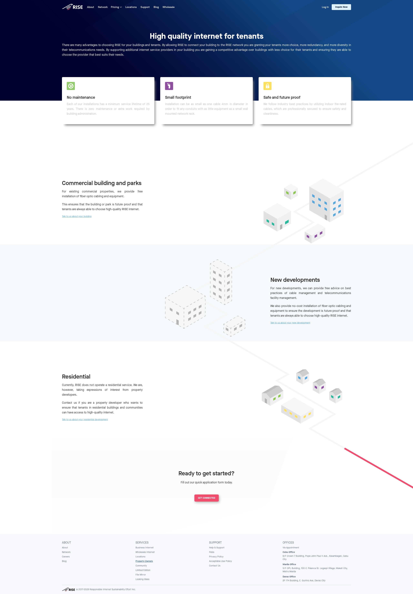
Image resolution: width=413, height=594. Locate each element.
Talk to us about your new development (290, 322)
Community (141, 565)
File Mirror (141, 574)
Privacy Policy (216, 556)
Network (66, 552)
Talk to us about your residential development (85, 419)
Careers (66, 556)
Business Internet (145, 547)
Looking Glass (142, 579)
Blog (64, 561)
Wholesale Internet (145, 552)
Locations (140, 556)
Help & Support (216, 547)
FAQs (211, 552)
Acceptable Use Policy (220, 561)
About (65, 547)
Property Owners (144, 561)
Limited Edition (143, 570)
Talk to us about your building (76, 216)
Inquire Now (341, 7)
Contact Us (214, 565)
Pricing (115, 7)
